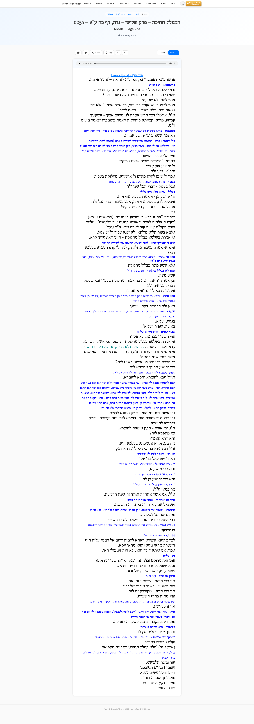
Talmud (111, 3)
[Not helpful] (86, 52)
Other (173, 3)
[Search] (182, 3)
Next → (173, 52)
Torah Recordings (71, 3)
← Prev (162, 52)
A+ (125, 53)
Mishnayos (151, 3)
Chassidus (124, 3)
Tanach (88, 3)
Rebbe (99, 3)
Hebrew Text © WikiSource (140, 709)
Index (163, 3)
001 (137, 14)
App (110, 53)
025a (144, 14)
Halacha (137, 3)
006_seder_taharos (124, 14)
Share (97, 53)
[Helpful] (78, 52)
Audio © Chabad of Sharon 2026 (116, 709)
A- (118, 53)
